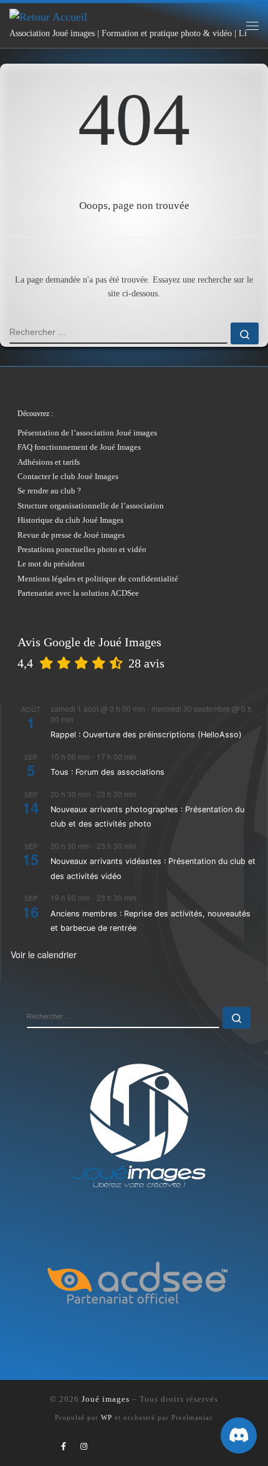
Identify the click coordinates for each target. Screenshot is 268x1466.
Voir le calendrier (44, 954)
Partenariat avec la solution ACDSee (78, 593)
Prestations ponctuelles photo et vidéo (81, 549)
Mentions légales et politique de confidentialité (97, 578)
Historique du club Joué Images (70, 520)
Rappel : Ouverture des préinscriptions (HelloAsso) (146, 734)
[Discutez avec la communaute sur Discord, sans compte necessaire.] (239, 1435)
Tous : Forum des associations (107, 772)
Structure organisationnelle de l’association (90, 505)
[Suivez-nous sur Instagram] (84, 1446)
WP (106, 1417)
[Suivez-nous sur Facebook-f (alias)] (64, 1446)
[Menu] (252, 25)
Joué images (106, 1399)
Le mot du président (51, 563)
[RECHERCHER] (118, 333)
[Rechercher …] (245, 333)
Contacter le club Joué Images (67, 476)
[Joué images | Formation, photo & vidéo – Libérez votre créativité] (48, 16)
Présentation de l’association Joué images (87, 432)
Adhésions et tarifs (48, 462)
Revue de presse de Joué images (71, 535)
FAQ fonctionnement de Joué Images (79, 447)
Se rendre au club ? (49, 490)
